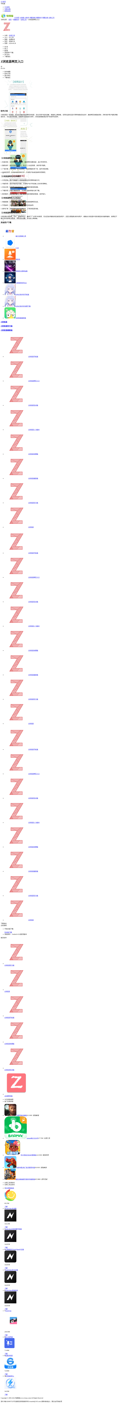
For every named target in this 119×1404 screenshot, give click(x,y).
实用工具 (24, 19)
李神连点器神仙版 (22, 271)
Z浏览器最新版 (7, 330)
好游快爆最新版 (21, 318)
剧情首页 (7, 11)
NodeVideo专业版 (10, 1208)
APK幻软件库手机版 (22, 294)
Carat (17, 248)
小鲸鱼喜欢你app (21, 283)
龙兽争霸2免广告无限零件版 (25, 1167)
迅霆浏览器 (9, 1355)
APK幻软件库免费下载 (23, 306)
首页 (10, 19)
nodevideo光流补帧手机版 (13, 1229)
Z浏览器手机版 (33, 356)
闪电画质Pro (10, 1376)
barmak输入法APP (32, 1138)
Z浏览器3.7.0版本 (34, 429)
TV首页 (3, 1)
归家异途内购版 (21, 1115)
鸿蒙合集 (45, 17)
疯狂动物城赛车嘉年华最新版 (25, 1179)
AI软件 (27, 17)
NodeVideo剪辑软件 (11, 1290)
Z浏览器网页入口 (34, 381)
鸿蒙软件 (39, 17)
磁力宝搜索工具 (21, 236)
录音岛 (18, 259)
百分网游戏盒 (9, 1188)
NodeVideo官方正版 (11, 1270)
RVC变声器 (9, 1337)
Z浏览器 (4, 322)
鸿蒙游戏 (33, 17)
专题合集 (7, 9)
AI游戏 (22, 17)
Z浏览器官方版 (7, 326)
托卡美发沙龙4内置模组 (28, 1155)
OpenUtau (8, 1311)
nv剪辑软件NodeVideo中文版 (14, 1249)
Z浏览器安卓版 (33, 405)
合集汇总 (51, 17)
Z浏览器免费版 (33, 454)
